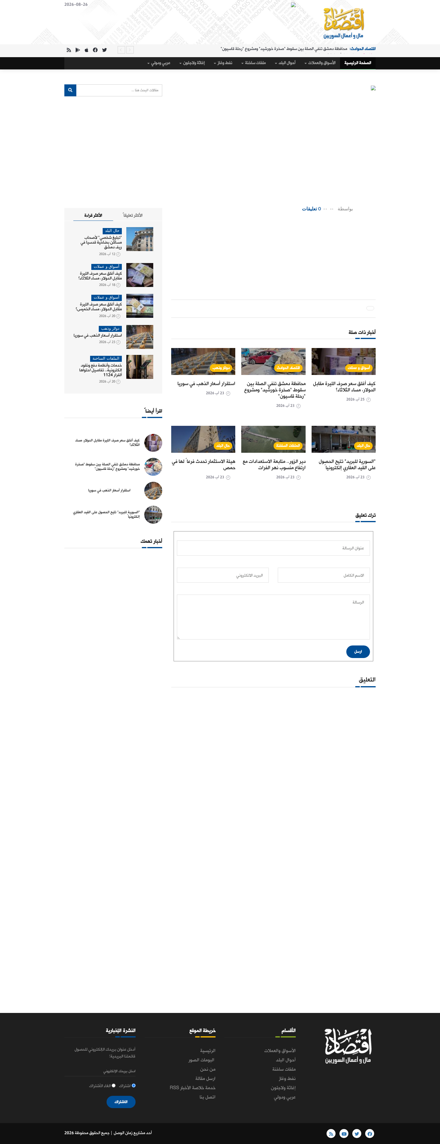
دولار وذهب (221, 367)
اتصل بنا (208, 1097)
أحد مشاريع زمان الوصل (133, 1133)
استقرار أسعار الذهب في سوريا (329, 50)
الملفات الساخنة (288, 445)
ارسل (358, 651)
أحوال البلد (286, 63)
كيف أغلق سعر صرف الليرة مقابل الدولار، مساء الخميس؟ (99, 307)
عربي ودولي (160, 63)
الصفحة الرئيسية (358, 63)
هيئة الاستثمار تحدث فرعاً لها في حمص (203, 464)
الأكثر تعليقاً (132, 215)
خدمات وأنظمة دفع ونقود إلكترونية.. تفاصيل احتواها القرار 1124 (100, 370)
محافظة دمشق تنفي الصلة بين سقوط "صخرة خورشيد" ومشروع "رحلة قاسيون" (275, 390)
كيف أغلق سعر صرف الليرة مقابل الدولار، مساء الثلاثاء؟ (344, 386)
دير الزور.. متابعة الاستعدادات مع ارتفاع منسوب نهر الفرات (274, 464)
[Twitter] (104, 50)
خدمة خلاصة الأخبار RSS (193, 1088)
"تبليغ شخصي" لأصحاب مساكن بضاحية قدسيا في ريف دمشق (101, 242)
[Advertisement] (262, 237)
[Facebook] (95, 50)
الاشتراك (121, 1102)
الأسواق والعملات (321, 63)
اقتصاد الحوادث (288, 367)
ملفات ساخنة (255, 63)
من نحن (208, 1069)
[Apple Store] (86, 50)
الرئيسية (208, 1051)
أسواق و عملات (359, 367)
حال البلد (363, 445)
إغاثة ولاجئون (193, 63)
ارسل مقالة (205, 1079)
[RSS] (69, 50)
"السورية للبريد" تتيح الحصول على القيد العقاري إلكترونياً (347, 464)
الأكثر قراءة (93, 215)
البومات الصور (202, 1060)
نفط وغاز (224, 63)
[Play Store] (78, 50)
